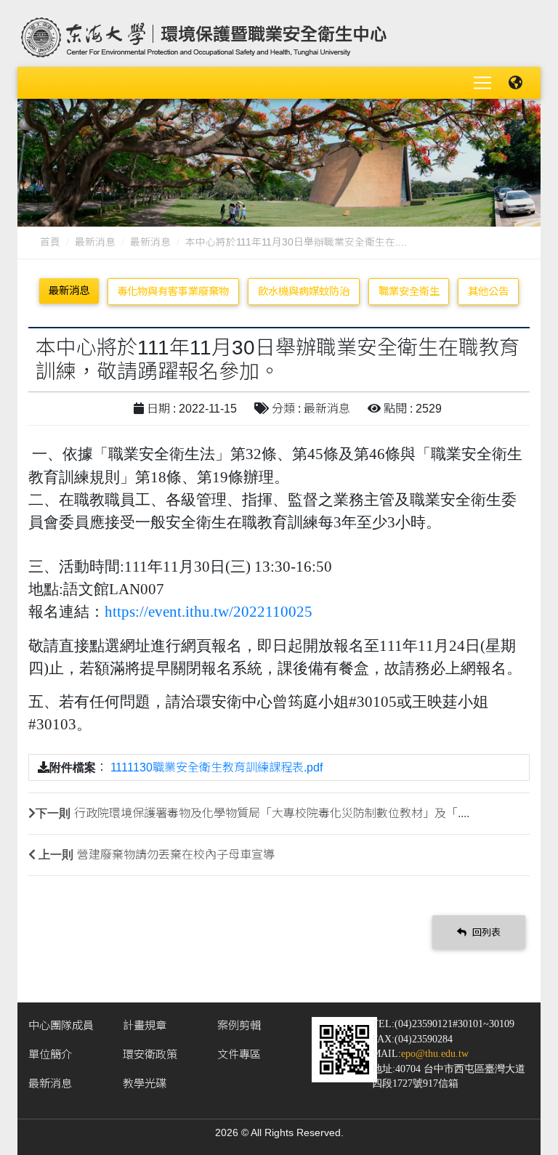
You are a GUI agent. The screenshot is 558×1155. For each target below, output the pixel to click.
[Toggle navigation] (482, 83)
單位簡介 (50, 1054)
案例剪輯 (239, 1025)
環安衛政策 (150, 1054)
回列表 (485, 932)
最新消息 (95, 242)
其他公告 (488, 291)
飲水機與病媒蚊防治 (303, 291)
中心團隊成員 (61, 1025)
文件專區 (239, 1054)
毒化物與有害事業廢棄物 (173, 291)
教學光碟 (144, 1083)
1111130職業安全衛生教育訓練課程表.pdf (216, 767)
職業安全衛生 (409, 291)
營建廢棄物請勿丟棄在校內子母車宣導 (176, 854)
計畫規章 (144, 1025)
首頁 (50, 242)
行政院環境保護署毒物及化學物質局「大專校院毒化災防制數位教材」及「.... (271, 813)
